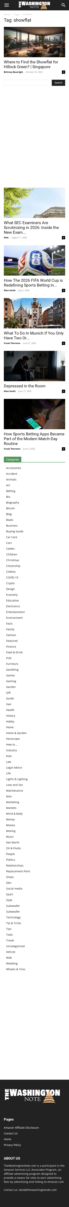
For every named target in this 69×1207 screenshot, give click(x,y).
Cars (9, 543)
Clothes (11, 571)
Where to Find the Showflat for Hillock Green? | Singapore (31, 64)
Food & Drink (14, 652)
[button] (6, 5)
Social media (14, 888)
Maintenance (14, 790)
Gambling (12, 669)
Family (10, 629)
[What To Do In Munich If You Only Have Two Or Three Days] (34, 313)
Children (11, 554)
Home (7, 14)
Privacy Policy (12, 1145)
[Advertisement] (34, 137)
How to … (12, 744)
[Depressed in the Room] (34, 366)
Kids (9, 756)
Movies (10, 825)
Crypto (10, 583)
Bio (8, 497)
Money (10, 819)
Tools (9, 934)
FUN (9, 658)
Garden (11, 687)
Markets (11, 808)
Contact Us (11, 1133)
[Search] (63, 5)
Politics (10, 860)
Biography (12, 502)
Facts (9, 623)
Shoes (10, 877)
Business (12, 525)
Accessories (13, 468)
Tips (9, 929)
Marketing (12, 802)
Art (8, 485)
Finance (11, 646)
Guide (10, 698)
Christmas (12, 560)
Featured (12, 641)
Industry (11, 750)
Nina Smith (10, 290)
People (10, 854)
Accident (11, 474)
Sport (9, 894)
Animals (11, 479)
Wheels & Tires (15, 969)
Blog (9, 514)
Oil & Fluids (13, 848)
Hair (9, 704)
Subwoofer (13, 906)
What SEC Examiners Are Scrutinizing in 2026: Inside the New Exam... (31, 227)
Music (10, 836)
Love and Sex (14, 785)
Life (8, 773)
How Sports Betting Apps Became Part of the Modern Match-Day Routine (34, 439)
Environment (14, 618)
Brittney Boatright (13, 71)
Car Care (11, 537)
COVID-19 (12, 577)
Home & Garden (16, 733)
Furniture (12, 664)
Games (10, 675)
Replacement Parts (18, 871)
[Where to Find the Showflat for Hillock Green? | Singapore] (34, 42)
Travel (10, 940)
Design (10, 589)
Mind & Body (14, 813)
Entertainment (15, 612)
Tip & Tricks (13, 923)
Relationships (15, 865)
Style (9, 900)
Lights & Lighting (17, 779)
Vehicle (10, 952)
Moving (11, 831)
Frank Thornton (12, 343)
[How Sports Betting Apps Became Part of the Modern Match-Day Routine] (34, 414)
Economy (12, 594)
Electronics (13, 606)
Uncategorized (15, 946)
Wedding (12, 963)
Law (8, 762)
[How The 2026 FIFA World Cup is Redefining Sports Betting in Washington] (34, 260)
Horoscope (13, 739)
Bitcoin (10, 508)
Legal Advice (14, 767)
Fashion (11, 635)
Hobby (10, 721)
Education (12, 600)
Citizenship (13, 566)
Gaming (11, 681)
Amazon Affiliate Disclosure (21, 1127)
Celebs (10, 548)
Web (9, 957)
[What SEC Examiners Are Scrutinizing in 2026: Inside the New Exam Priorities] (34, 203)
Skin (9, 883)
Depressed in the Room (24, 386)
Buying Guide (14, 531)
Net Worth (12, 842)
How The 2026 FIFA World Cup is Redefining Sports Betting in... (33, 282)
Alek (6, 237)
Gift (8, 692)
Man (9, 796)
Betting (10, 491)
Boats (9, 520)
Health (10, 710)
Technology (13, 917)
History (10, 715)
